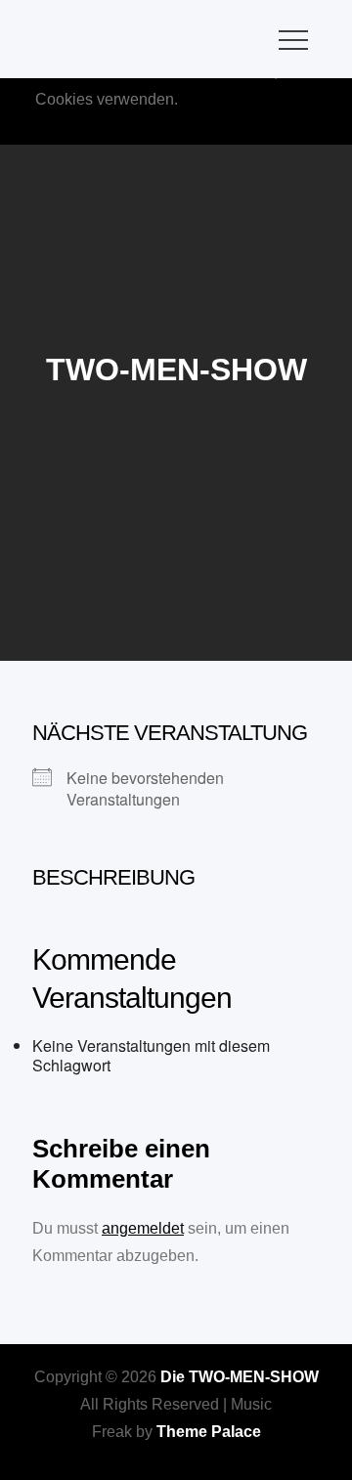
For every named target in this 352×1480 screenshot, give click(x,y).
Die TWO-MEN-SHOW (239, 1377)
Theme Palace (208, 1431)
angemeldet (143, 1228)
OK (216, 126)
